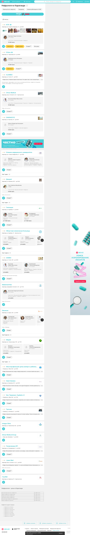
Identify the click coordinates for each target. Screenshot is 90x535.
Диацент (9, 179)
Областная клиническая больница (18, 231)
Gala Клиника (10, 381)
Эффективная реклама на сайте (10, 148)
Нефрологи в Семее (8, 516)
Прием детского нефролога (9, 9)
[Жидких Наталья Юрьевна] (27, 240)
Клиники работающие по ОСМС (34, 9)
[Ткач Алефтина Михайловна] (22, 188)
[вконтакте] (6, 532)
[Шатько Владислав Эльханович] (22, 126)
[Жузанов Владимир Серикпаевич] (12, 349)
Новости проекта (34, 528)
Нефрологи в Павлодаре (9, 514)
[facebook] (4, 532)
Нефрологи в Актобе (8, 510)
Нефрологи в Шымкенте (9, 509)
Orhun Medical (11, 92)
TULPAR (4, 477)
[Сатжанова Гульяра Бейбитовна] (10, 240)
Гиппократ (9, 207)
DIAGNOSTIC (10, 117)
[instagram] (2, 532)
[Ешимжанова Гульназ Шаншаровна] (33, 268)
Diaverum (5, 310)
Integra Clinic (6, 423)
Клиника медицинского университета (19, 152)
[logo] (6, 2)
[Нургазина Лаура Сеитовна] (22, 39)
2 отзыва (10, 216)
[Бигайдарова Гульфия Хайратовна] (33, 216)
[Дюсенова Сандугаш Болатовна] (33, 161)
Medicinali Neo (7, 285)
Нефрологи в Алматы (8, 507)
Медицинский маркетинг (55, 528)
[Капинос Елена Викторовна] (12, 216)
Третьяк (9, 409)
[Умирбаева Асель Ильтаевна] (22, 61)
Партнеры (49, 530)
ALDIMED (9, 75)
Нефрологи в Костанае (9, 513)
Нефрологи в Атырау (8, 512)
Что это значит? (29, 533)
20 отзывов (10, 59)
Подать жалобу (56, 530)
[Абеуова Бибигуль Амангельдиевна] (12, 161)
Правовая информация (31, 530)
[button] (6, 19)
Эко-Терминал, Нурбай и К (15, 395)
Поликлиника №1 (12, 446)
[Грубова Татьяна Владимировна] (33, 349)
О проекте (27, 528)
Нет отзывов (11, 37)
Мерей (8, 340)
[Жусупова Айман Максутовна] (22, 102)
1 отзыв (9, 186)
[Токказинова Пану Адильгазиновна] (10, 319)
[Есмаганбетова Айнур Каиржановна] (27, 319)
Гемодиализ (21, 9)
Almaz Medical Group (9, 435)
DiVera (8, 52)
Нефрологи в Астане (8, 508)
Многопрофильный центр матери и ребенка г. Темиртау (21, 367)
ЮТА (7, 25)
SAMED (8, 258)
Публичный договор (41, 530)
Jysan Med (9, 460)
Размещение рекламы (44, 528)
